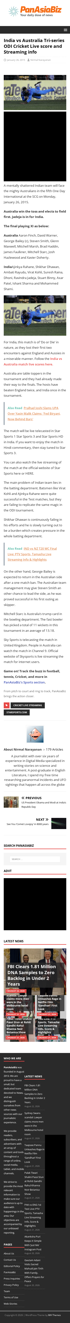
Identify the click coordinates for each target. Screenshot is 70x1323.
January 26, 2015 (16, 60)
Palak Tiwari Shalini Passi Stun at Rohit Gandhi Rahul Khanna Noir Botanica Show (19, 1025)
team (18, 1088)
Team (7, 1291)
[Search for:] (35, 859)
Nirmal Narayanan (40, 60)
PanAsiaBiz (10, 1067)
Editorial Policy (12, 1266)
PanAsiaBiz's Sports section (24, 682)
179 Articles (54, 749)
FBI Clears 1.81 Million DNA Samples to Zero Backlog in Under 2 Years (31, 975)
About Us (9, 1253)
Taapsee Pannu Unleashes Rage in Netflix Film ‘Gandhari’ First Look (49, 1002)
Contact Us (10, 1259)
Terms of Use (11, 1297)
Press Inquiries (12, 1278)
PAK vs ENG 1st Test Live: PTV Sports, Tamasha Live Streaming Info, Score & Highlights (48, 1024)
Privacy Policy (11, 1285)
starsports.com (17, 712)
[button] (65, 29)
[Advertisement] (35, 146)
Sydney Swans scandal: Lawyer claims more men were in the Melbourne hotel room (18, 1000)
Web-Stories (10, 1303)
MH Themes (54, 1315)
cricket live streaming (27, 705)
